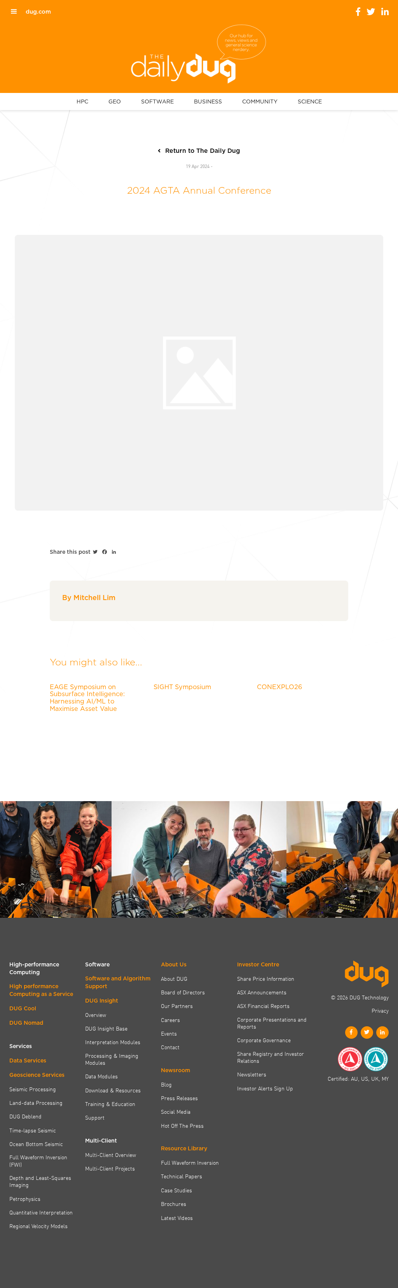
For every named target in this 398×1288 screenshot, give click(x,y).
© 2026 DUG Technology (360, 997)
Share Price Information (265, 978)
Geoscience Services (37, 1075)
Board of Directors (183, 992)
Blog (166, 1084)
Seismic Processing (32, 1088)
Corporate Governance (264, 1039)
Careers (170, 1019)
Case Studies (176, 1190)
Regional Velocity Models (38, 1225)
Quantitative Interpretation (41, 1212)
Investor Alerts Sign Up (265, 1088)
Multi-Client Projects (110, 1168)
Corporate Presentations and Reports (272, 1023)
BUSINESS (208, 101)
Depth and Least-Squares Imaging (40, 1181)
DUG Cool (22, 1008)
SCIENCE (310, 101)
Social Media (175, 1111)
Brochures (173, 1203)
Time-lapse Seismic (32, 1130)
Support (95, 1117)
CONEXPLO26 (279, 687)
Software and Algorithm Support (117, 982)
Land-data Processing (36, 1102)
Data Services (27, 1060)
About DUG (174, 978)
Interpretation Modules (112, 1041)
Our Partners (177, 1005)
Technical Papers (181, 1176)
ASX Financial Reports (263, 1005)
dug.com (38, 11)
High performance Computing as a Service (41, 990)
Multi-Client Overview (110, 1154)
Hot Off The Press (182, 1125)
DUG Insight (101, 1001)
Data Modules (101, 1076)
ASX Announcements (261, 992)
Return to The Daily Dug (202, 150)
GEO (114, 101)
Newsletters (251, 1074)
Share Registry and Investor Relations (270, 1057)
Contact (170, 1046)
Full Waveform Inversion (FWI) (38, 1160)
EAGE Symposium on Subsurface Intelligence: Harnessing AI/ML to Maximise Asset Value (87, 697)
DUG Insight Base (106, 1028)
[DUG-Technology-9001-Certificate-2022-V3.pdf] (350, 1059)
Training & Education (110, 1103)
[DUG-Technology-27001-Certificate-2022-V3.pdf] (376, 1059)
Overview (95, 1014)
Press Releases (179, 1097)
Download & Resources (113, 1090)
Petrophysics (24, 1198)
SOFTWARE (157, 101)
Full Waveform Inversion (190, 1162)
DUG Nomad (26, 1023)
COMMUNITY (260, 101)
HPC (82, 101)
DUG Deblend (25, 1116)
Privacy (380, 1010)
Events (169, 1033)
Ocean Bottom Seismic (36, 1143)
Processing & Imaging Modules (111, 1059)
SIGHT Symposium (182, 687)
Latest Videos (177, 1217)
